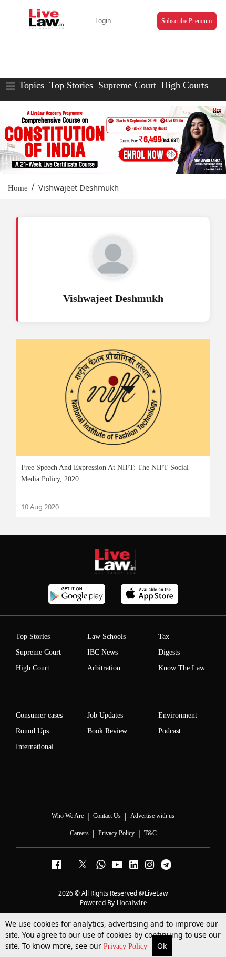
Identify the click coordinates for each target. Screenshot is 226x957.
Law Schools (106, 636)
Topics (31, 85)
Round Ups (32, 731)
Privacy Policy (126, 946)
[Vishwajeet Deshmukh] (113, 256)
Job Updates (105, 715)
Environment (177, 715)
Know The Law (181, 668)
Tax (163, 636)
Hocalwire (131, 903)
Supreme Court (127, 85)
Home (18, 188)
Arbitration (103, 668)
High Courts (184, 85)
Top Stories (71, 85)
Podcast (169, 731)
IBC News (102, 652)
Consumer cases (39, 715)
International (35, 747)
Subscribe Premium (186, 21)
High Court (32, 668)
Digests (169, 652)
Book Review (107, 731)
